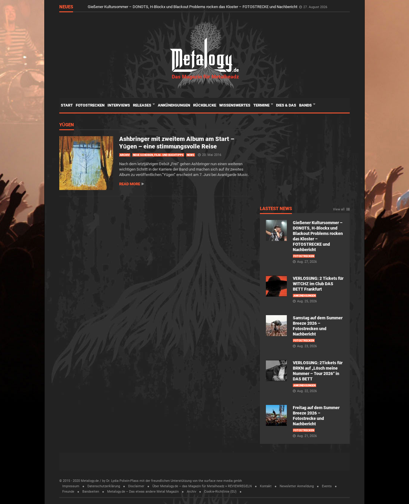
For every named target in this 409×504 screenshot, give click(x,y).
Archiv (125, 155)
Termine (261, 105)
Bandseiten (90, 492)
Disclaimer (136, 486)
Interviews (118, 105)
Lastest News (276, 209)
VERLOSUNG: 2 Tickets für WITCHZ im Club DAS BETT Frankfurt (318, 284)
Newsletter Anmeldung (297, 486)
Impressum (70, 486)
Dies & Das (286, 105)
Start (67, 105)
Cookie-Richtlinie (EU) (220, 492)
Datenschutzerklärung (103, 486)
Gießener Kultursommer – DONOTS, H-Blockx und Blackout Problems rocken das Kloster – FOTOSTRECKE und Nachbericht (193, 6)
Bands (306, 105)
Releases (142, 105)
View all (339, 209)
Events (327, 486)
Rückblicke (204, 105)
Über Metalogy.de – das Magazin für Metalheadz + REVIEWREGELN (202, 486)
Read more (129, 184)
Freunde (68, 492)
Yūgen (66, 125)
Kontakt (266, 486)
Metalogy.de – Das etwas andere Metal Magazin (143, 492)
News (190, 155)
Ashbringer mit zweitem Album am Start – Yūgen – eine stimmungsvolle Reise (176, 142)
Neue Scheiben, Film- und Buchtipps (158, 155)
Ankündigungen (174, 105)
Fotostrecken (90, 105)
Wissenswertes (234, 105)
